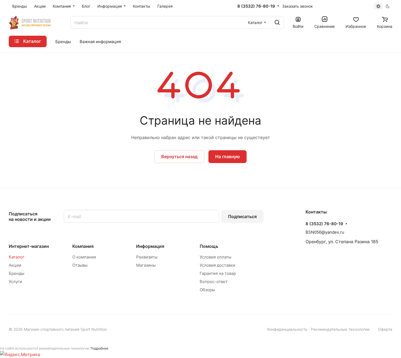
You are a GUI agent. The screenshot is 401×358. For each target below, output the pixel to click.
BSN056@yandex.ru (325, 232)
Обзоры (207, 289)
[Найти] (277, 22)
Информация (150, 246)
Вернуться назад (179, 156)
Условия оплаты (215, 257)
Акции (15, 265)
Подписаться (242, 216)
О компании (84, 257)
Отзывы (80, 265)
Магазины (146, 265)
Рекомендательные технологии (340, 329)
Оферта (385, 329)
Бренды (16, 273)
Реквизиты (146, 257)
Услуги (15, 281)
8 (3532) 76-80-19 (256, 6)
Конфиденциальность (287, 329)
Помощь (209, 246)
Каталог (17, 257)
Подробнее (99, 348)
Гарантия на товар (218, 273)
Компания (83, 246)
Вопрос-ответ (214, 281)
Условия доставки (217, 265)
